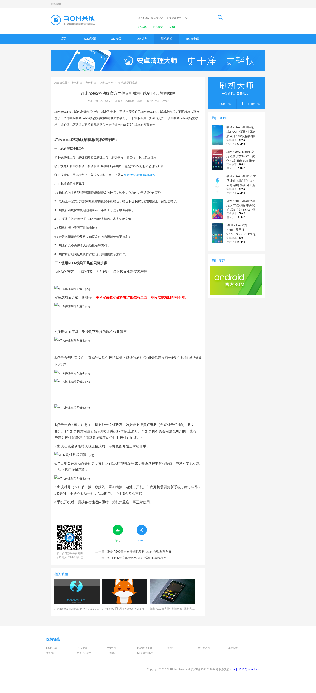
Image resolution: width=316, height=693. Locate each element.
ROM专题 (115, 38)
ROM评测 (140, 38)
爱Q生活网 (204, 648)
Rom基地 (73, 20)
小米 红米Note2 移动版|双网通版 (118, 82)
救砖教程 (91, 82)
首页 (63, 38)
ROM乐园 (51, 648)
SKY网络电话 (145, 652)
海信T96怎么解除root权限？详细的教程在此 (130, 558)
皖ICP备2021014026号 (204, 669)
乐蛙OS (142, 26)
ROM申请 (192, 38)
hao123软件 (84, 652)
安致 (170, 648)
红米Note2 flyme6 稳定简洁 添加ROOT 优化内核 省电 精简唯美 (240, 156)
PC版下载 (225, 103)
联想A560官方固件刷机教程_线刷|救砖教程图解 (133, 551)
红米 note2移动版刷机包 (139, 175)
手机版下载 (253, 103)
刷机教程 (167, 38)
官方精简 (158, 26)
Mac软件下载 (144, 648)
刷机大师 (56, 3)
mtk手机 (111, 648)
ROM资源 (89, 38)
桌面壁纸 (233, 648)
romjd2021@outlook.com (246, 669)
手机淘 (50, 652)
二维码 (111, 652)
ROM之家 (82, 648)
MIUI (172, 26)
